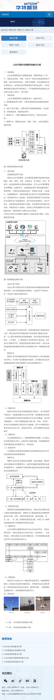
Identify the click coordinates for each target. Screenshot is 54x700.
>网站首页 (12, 30)
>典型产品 (21, 30)
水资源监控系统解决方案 (23, 622)
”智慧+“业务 (14, 45)
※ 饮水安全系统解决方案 (12, 646)
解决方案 (14, 38)
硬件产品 (40, 45)
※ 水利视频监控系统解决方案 (13, 650)
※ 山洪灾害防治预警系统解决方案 (15, 658)
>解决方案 (29, 30)
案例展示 (14, 52)
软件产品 (40, 38)
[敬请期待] (20, 681)
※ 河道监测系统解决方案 (12, 654)
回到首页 (5, 14)
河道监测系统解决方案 (22, 627)
